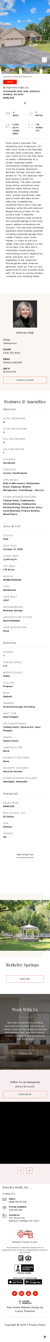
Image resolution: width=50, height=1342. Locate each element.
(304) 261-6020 (11, 352)
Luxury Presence (25, 1311)
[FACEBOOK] (14, 1293)
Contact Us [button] (25, 1053)
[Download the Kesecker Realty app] (15, 1282)
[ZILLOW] (28, 1293)
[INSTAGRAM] (35, 1293)
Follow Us (25, 1094)
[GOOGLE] (21, 1293)
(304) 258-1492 (15, 1210)
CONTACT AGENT (25, 380)
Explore (25, 979)
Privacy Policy (37, 1324)
